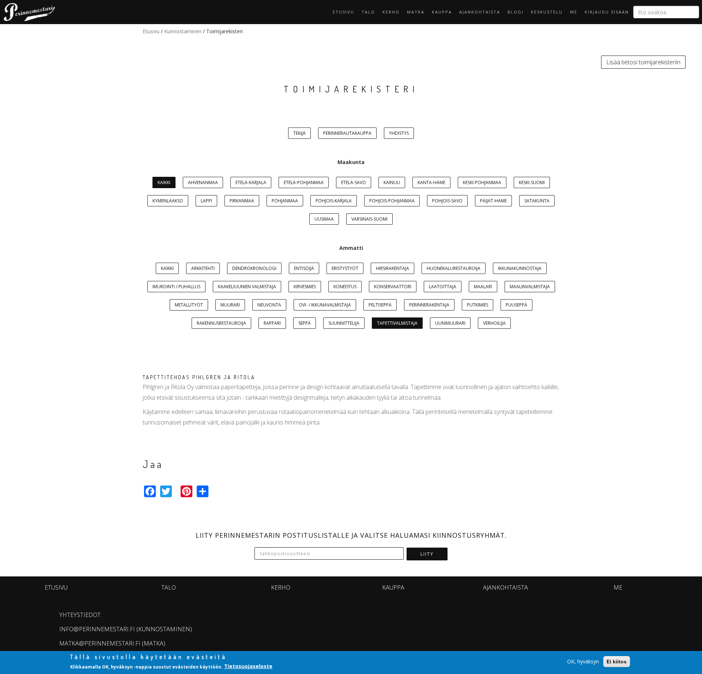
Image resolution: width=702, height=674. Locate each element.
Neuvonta (269, 305)
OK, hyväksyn (583, 661)
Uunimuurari (450, 323)
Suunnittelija (343, 323)
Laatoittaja (442, 286)
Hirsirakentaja (392, 268)
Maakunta (351, 162)
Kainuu (392, 182)
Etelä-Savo (353, 182)
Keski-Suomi (532, 182)
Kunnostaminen (182, 31)
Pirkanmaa (242, 201)
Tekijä (299, 133)
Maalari (483, 286)
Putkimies (477, 305)
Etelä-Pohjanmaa (304, 182)
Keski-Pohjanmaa (482, 182)
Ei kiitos (617, 662)
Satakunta (537, 201)
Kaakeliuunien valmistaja (247, 286)
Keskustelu (547, 12)
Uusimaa (324, 219)
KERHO (391, 12)
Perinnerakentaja (429, 305)
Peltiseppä (380, 305)
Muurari (230, 305)
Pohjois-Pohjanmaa (392, 201)
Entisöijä (304, 268)
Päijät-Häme (493, 201)
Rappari (272, 323)
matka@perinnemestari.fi (99, 643)
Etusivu (343, 12)
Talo (368, 12)
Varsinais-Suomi (369, 219)
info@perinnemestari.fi (97, 629)
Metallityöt (189, 305)
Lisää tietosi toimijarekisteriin (643, 62)
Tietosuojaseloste (248, 666)
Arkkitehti (203, 268)
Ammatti (351, 247)
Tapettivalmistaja (397, 323)
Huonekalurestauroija (453, 268)
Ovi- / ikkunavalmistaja (325, 305)
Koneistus (344, 286)
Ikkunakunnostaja (519, 268)
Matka (415, 12)
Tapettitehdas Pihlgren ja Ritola (199, 377)
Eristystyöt (345, 268)
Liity (427, 554)
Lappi (206, 201)
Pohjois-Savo (447, 201)
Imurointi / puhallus (176, 286)
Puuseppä (516, 305)
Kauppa (442, 12)
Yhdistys (399, 133)
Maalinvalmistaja (530, 286)
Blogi (515, 12)
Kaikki (164, 182)
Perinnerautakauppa (347, 133)
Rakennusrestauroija (221, 323)
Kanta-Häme (431, 182)
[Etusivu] (27, 12)
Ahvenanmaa (203, 182)
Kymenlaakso (167, 201)
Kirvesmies (305, 286)
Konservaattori (392, 286)
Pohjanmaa (285, 201)
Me (573, 12)
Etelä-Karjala (250, 182)
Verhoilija (494, 323)
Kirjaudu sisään (607, 12)
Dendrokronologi (254, 268)
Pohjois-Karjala (334, 201)
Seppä (304, 323)
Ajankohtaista (479, 12)
